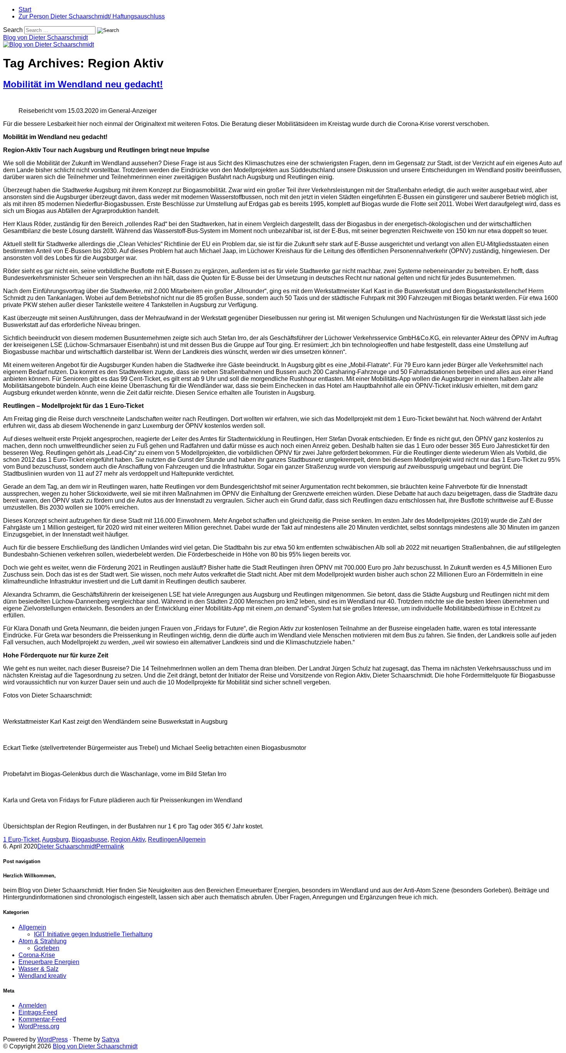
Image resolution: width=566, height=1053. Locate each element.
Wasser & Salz (38, 969)
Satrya (110, 1039)
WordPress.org (38, 1026)
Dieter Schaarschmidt (66, 846)
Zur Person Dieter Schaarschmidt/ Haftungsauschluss (91, 16)
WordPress (52, 1039)
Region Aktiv (128, 839)
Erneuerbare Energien (48, 962)
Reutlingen (163, 839)
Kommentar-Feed (42, 1019)
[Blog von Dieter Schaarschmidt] (48, 44)
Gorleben (46, 948)
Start (24, 9)
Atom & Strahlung (42, 941)
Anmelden (32, 1005)
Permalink (110, 846)
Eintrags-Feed (37, 1012)
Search (13, 30)
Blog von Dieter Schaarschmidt (45, 37)
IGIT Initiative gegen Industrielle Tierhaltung (93, 934)
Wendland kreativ (42, 976)
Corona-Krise (36, 955)
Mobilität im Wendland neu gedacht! (83, 84)
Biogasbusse (89, 839)
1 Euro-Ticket (21, 839)
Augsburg (55, 839)
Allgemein (192, 839)
